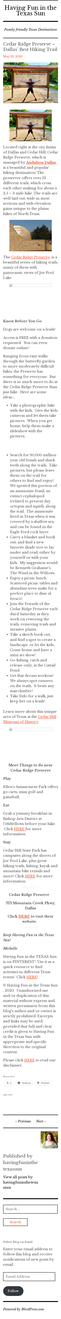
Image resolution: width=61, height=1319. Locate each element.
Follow (13, 1291)
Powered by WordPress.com (23, 1309)
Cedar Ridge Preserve (30, 257)
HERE (19, 829)
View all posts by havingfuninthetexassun (20, 1182)
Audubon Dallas (41, 162)
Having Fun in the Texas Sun (30, 10)
